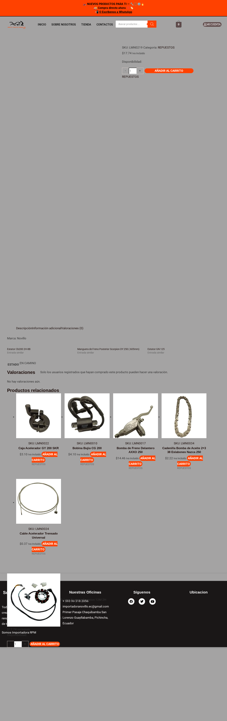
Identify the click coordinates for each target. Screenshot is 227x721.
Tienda (86, 24)
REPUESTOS (166, 47)
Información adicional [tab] (46, 328)
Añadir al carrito (169, 70)
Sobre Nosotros (63, 24)
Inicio (42, 24)
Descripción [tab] (24, 328)
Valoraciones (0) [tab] (72, 328)
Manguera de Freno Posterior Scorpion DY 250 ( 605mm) (108, 349)
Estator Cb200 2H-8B (19, 349)
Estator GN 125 (156, 349)
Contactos (104, 24)
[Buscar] (152, 24)
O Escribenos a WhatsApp (115, 12)
